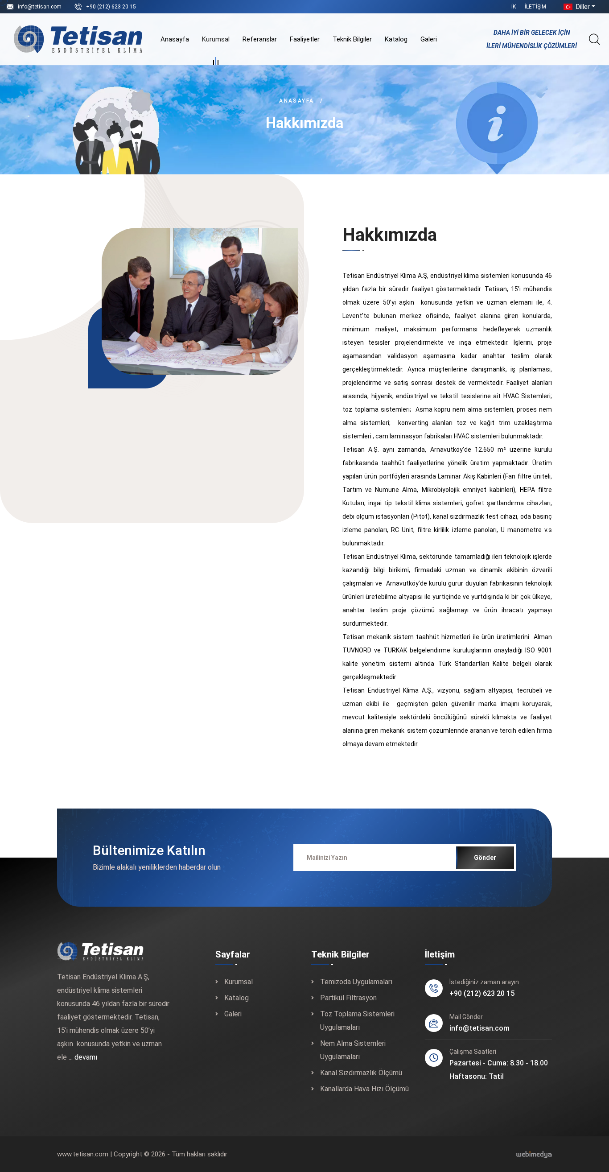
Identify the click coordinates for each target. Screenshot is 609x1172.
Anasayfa (174, 39)
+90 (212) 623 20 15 (111, 7)
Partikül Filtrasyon (348, 998)
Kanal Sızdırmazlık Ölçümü (361, 1073)
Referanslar (260, 39)
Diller (582, 7)
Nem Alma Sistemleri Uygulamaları (353, 1050)
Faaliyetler (305, 39)
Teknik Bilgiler (352, 39)
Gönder (485, 857)
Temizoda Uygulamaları (356, 982)
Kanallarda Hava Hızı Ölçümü (364, 1089)
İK (513, 7)
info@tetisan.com (40, 7)
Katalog (396, 39)
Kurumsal (216, 39)
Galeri (428, 39)
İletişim (535, 7)
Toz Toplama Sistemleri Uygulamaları (357, 1021)
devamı (85, 1057)
